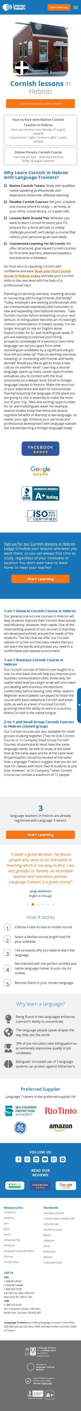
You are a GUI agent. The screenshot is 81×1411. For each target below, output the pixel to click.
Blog (6, 1229)
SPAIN (46, 1246)
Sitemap (8, 1256)
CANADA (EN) (50, 1218)
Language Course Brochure (19, 1251)
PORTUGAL (49, 1251)
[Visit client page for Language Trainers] (40, 1381)
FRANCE (47, 1257)
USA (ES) (59, 1213)
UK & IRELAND (51, 1224)
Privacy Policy (11, 1262)
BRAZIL (47, 1235)
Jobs (6, 1223)
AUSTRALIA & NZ (52, 1229)
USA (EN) (48, 1213)
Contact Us (10, 1212)
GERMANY (48, 1240)
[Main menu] (75, 7)
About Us (9, 1218)
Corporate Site (12, 1240)
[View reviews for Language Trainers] (40, 1395)
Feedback (9, 1245)
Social (7, 1234)
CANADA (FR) (67, 1218)
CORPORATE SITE (52, 1262)
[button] (28, 904)
